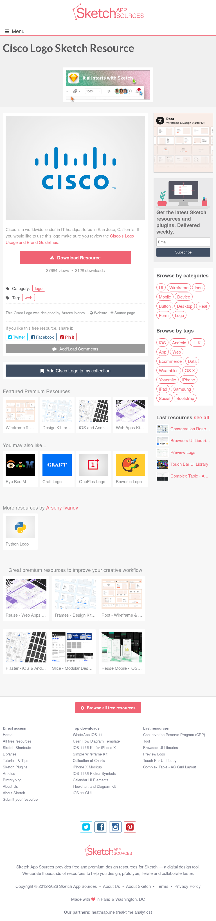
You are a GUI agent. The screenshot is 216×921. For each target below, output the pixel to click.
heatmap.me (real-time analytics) (122, 912)
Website (100, 312)
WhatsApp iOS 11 (87, 734)
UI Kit (197, 342)
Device (183, 297)
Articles (9, 773)
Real (203, 306)
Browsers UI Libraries (190, 440)
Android (179, 342)
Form (164, 315)
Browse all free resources (111, 707)
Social (164, 398)
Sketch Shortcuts (17, 747)
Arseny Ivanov (73, 312)
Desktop (184, 306)
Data (192, 361)
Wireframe (178, 287)
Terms (162, 886)
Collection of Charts (89, 760)
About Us (10, 786)
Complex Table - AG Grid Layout (169, 767)
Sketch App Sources (78, 886)
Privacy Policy (187, 886)
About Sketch (14, 792)
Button (165, 306)
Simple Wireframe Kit (90, 754)
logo (38, 288)
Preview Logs (182, 452)
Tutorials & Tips (15, 760)
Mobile (165, 297)
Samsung (182, 389)
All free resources (17, 741)
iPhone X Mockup (87, 767)
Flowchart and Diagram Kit (94, 786)
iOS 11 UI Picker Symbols (94, 773)
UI (161, 287)
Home (7, 734)
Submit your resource (20, 799)
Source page (124, 312)
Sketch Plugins (15, 767)
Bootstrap (185, 398)
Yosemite (167, 380)
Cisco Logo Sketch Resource (68, 47)
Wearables (169, 370)
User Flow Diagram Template (96, 741)
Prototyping (12, 779)
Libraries (10, 754)
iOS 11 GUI (82, 792)
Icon (198, 287)
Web (176, 352)
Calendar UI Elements (91, 779)
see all (201, 417)
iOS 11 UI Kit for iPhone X (94, 747)
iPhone (188, 380)
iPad (163, 389)
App (162, 352)
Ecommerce (170, 361)
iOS (162, 342)
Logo (179, 315)
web (28, 297)
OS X (190, 370)
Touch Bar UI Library (189, 464)
